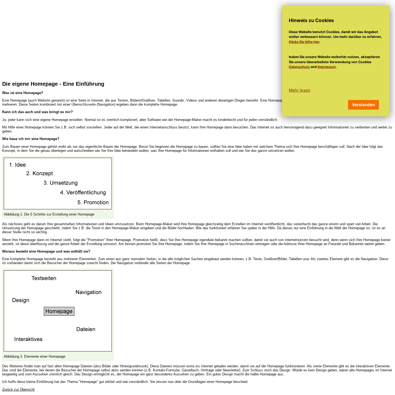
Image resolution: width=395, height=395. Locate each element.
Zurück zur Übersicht (18, 389)
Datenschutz (299, 67)
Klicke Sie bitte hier (304, 42)
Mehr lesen (299, 90)
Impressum (327, 67)
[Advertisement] (197, 39)
